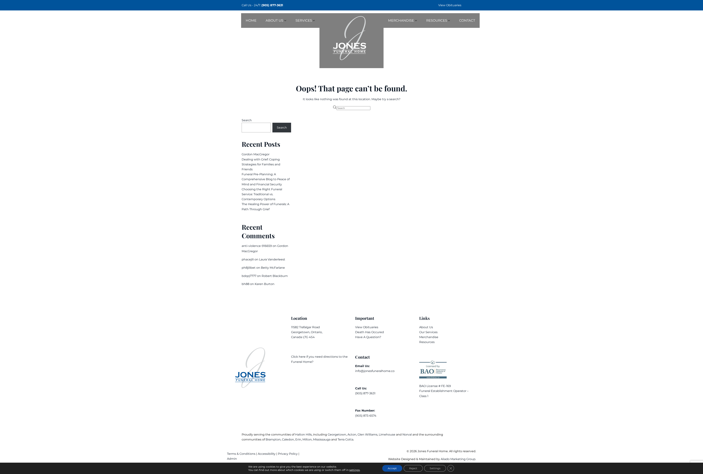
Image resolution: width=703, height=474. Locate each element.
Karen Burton (264, 284)
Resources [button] (436, 20)
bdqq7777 (249, 276)
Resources (427, 342)
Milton (307, 439)
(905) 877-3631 (272, 5)
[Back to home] (351, 40)
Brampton (273, 439)
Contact (467, 20)
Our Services (428, 332)
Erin (298, 439)
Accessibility (267, 454)
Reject (413, 468)
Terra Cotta (345, 439)
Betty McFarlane (273, 267)
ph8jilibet (249, 267)
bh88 (245, 284)
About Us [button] (274, 20)
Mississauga (321, 439)
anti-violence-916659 (257, 246)
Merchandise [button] (401, 20)
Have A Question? (368, 337)
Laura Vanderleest (272, 259)
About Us (426, 327)
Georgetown (337, 434)
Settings (435, 468)
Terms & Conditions (241, 454)
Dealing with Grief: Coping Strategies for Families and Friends (261, 164)
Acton (351, 434)
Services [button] (303, 20)
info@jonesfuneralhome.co (375, 371)
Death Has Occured (369, 332)
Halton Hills (303, 434)
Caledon (288, 439)
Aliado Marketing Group (458, 459)
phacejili (248, 259)
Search (247, 120)
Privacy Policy (288, 454)
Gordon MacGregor (255, 154)
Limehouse (387, 434)
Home (251, 20)
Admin (232, 458)
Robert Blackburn (275, 276)
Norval (407, 434)
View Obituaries (449, 5)
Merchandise (428, 337)
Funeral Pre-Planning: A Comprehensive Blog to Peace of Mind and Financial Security (266, 179)
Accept (392, 468)
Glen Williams (367, 434)
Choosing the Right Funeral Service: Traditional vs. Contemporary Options (262, 194)
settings (354, 470)
